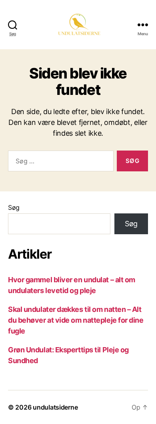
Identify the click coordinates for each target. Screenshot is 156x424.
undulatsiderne (55, 407)
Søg (14, 207)
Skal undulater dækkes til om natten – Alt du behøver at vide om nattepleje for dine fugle (76, 320)
